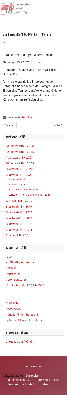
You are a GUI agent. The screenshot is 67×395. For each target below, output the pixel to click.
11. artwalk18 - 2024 (19, 157)
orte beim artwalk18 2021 (23, 189)
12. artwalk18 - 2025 (20, 151)
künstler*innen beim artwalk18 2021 (29, 194)
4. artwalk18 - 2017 (19, 218)
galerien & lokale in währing (24, 320)
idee (9, 256)
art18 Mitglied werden (21, 262)
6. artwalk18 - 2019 (19, 206)
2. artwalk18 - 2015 (19, 229)
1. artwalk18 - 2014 (18, 235)
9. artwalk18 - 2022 (19, 169)
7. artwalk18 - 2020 (19, 201)
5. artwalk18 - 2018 (19, 212)
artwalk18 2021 (17, 184)
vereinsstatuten (16, 279)
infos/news (13, 309)
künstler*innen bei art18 (22, 314)
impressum (13, 274)
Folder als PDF (16, 179)
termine (27, 117)
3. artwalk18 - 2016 (19, 224)
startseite (12, 303)
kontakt (11, 268)
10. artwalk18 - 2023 (20, 163)
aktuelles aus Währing (20, 341)
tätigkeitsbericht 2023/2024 (25, 285)
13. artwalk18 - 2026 (20, 146)
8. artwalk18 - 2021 (19, 175)
